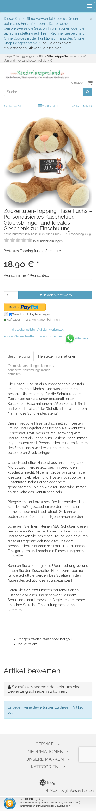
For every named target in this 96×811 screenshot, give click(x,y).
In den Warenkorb (57, 295)
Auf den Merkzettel (50, 329)
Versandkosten (82, 791)
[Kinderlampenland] (37, 75)
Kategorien (45, 766)
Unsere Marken (45, 759)
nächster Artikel (81, 106)
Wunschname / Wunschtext (26, 275)
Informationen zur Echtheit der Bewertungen (45, 805)
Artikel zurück (14, 106)
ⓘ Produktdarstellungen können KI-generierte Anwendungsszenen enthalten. (32, 370)
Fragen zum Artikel (50, 336)
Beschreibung (19, 356)
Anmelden (77, 82)
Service (45, 743)
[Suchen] (87, 92)
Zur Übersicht (50, 106)
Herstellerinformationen (57, 356)
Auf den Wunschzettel (19, 336)
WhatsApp (82, 338)
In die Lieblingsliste (22, 329)
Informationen (44, 751)
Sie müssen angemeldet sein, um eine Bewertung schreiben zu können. (44, 689)
